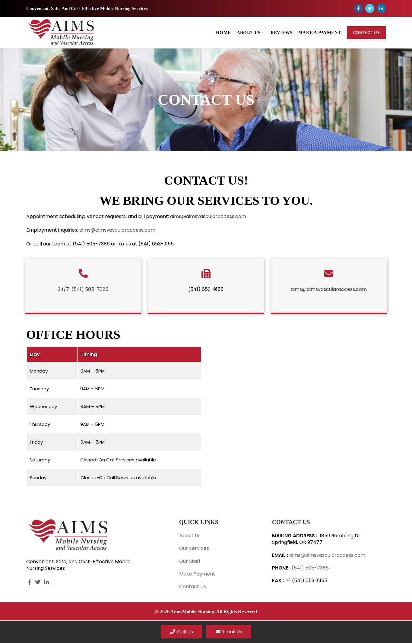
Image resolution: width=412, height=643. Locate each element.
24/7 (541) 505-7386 (83, 289)
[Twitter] (369, 8)
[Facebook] (358, 8)
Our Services (194, 548)
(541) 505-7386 (310, 567)
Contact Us (366, 32)
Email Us (232, 631)
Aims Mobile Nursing (192, 611)
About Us (190, 535)
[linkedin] (381, 8)
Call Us (185, 631)
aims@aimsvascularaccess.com (208, 216)
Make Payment (197, 573)
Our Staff (190, 561)
